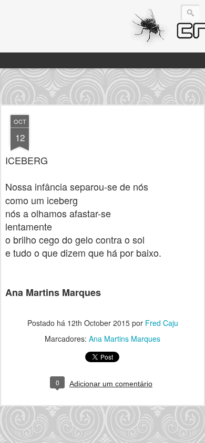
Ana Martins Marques (124, 338)
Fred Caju (161, 323)
